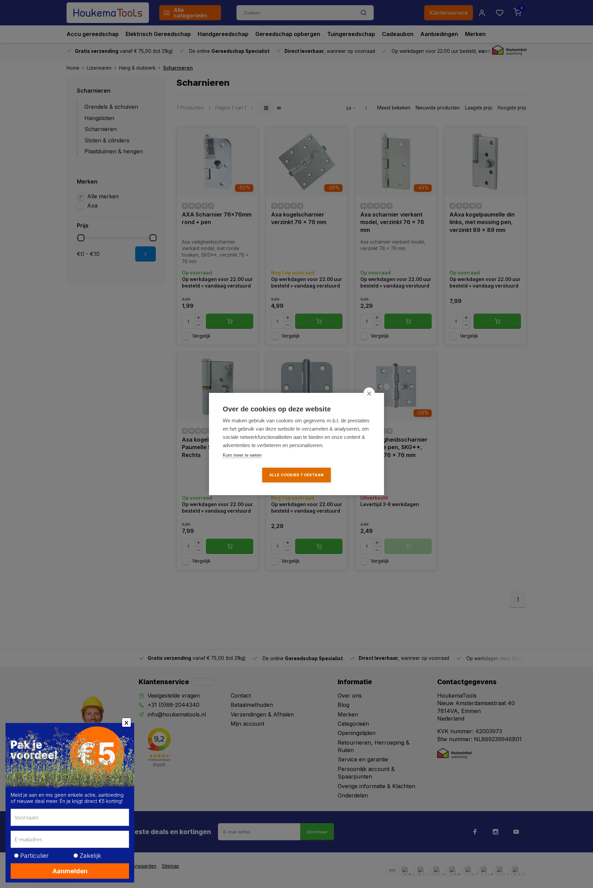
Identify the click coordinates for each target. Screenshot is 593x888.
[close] (369, 393)
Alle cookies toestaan (296, 474)
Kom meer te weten (242, 455)
